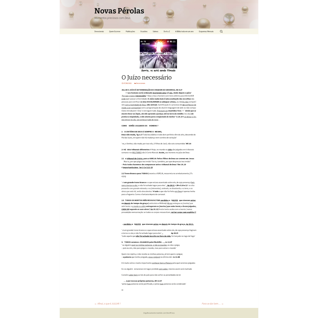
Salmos (155, 31)
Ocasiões (143, 31)
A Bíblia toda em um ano (184, 31)
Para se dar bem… (213, 303)
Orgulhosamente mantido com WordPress (159, 313)
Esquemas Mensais (206, 31)
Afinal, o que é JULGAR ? (107, 303)
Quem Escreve (114, 31)
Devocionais (99, 31)
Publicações (130, 31)
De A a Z (167, 31)
